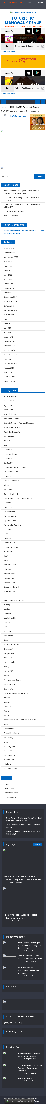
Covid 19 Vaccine (11, 472)
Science (7, 702)
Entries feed (9, 788)
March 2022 (9, 284)
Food (6, 534)
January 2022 (9, 292)
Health (6, 556)
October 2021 (9, 306)
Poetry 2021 (8, 671)
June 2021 (8, 323)
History (6, 560)
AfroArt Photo (9, 401)
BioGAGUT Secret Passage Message (19, 423)
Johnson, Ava (9, 578)
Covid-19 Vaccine (11, 480)
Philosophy (8, 658)
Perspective (9, 653)
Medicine (7, 613)
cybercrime (9, 489)
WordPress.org (10, 797)
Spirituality (8, 706)
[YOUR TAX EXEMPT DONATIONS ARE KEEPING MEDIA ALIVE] (9, 970)
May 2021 (7, 328)
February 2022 (10, 288)
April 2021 (7, 332)
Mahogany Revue (16, 883)
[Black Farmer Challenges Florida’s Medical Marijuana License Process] (23, 861)
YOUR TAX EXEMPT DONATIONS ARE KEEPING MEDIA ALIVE (22, 205)
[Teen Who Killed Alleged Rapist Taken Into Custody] (23, 899)
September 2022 (11, 257)
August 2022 (9, 261)
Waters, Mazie (10, 760)
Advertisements (10, 396)
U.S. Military (8, 737)
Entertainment (10, 511)
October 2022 (9, 253)
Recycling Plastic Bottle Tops (16, 693)
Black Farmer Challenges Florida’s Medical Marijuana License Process (21, 192)
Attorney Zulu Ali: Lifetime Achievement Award (29, 1054)
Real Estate (8, 689)
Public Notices (10, 684)
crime (6, 485)
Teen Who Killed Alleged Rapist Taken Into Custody (21, 198)
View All (37, 844)
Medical (7, 609)
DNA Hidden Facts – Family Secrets (18, 498)
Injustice (7, 569)
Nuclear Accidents (11, 644)
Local (6, 596)
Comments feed (11, 792)
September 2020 (11, 363)
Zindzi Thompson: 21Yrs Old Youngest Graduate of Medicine (30, 1068)
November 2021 (10, 301)
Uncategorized (10, 746)
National (7, 631)
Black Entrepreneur (12, 427)
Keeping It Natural (11, 587)
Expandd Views (10, 520)
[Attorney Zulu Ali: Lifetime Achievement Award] (9, 1056)
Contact (30, 2)
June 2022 (8, 270)
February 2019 (9, 377)
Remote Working (11, 216)
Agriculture (8, 410)
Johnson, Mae (9, 582)
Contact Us (8, 463)
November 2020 (10, 354)
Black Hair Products (12, 432)
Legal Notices (9, 591)
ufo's (6, 742)
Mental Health (10, 618)
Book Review (9, 436)
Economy (8, 503)
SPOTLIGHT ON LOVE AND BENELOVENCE (20, 720)
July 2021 (7, 319)
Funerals (7, 538)
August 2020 (9, 368)
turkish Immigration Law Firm (16, 231)
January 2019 (9, 381)
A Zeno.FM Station (8, 51)
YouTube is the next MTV (14, 211)
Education (8, 507)
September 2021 (10, 310)
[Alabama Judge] (9, 1080)
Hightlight (11, 844)
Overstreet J (9, 649)
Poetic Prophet (10, 662)
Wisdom (7, 764)
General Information (12, 547)
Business (7, 445)
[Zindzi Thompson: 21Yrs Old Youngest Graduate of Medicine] (9, 1068)
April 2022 (8, 279)
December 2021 (10, 297)
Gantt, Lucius (9, 542)
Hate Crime (8, 551)
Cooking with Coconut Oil (15, 467)
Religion (7, 698)
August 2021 (9, 315)
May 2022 (8, 275)
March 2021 (8, 337)
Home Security (10, 565)
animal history (10, 414)
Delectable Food (11, 494)
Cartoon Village (10, 454)
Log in (6, 784)
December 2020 (11, 350)
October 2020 (10, 359)
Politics (7, 675)
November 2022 (10, 248)
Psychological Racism (13, 680)
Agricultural (8, 405)
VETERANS (8, 751)
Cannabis (8, 449)
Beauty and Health (12, 418)
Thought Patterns (11, 733)
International (9, 574)
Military (7, 622)
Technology (9, 728)
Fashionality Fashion (12, 525)
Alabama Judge (25, 1078)
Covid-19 (7, 476)
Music (6, 627)
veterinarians (9, 755)
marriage (8, 604)
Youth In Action (10, 768)
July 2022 (8, 266)
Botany (7, 441)
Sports (6, 711)
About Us (40, 2)
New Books (8, 635)
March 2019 (8, 372)
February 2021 (9, 341)
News (6, 640)
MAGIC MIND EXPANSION (14, 600)
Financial (7, 529)
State (6, 724)
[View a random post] (43, 102)
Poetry (6, 667)
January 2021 (9, 346)
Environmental (10, 516)
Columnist (8, 458)
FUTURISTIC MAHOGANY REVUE (23, 20)
